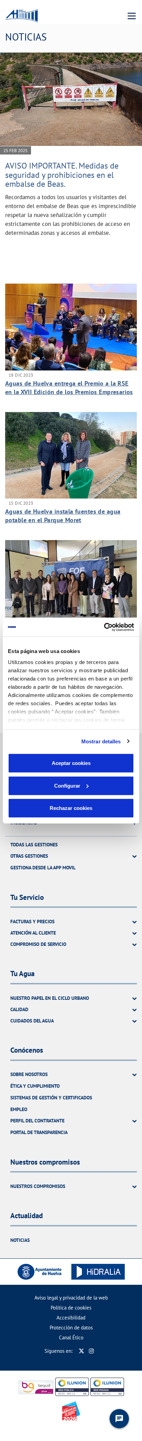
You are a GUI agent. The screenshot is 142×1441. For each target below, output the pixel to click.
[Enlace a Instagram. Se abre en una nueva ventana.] (91, 1351)
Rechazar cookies (71, 808)
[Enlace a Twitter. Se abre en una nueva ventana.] (81, 1351)
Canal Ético (71, 1337)
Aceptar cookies (71, 763)
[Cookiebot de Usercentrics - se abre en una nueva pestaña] (104, 626)
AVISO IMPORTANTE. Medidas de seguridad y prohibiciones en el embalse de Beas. (62, 174)
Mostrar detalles (101, 741)
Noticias (20, 1240)
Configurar (67, 785)
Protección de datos (71, 1327)
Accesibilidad (71, 1317)
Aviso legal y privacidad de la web (71, 1297)
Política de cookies (71, 1307)
